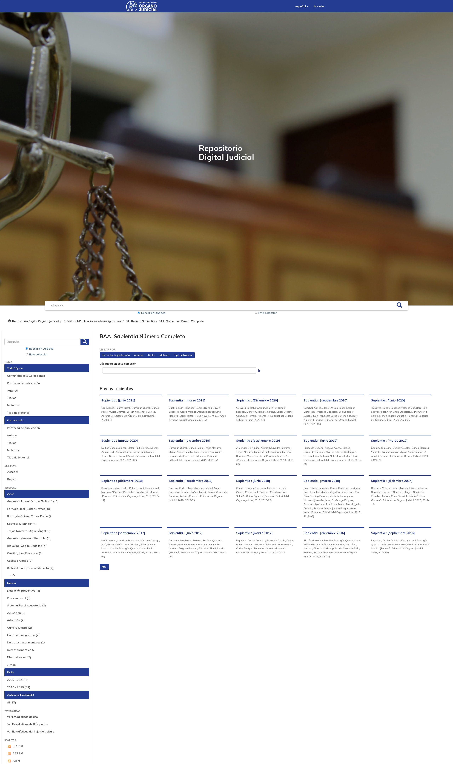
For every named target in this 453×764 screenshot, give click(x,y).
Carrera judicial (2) (19, 627)
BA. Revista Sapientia (140, 321)
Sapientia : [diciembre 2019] (189, 440)
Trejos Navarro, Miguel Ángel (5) (28, 531)
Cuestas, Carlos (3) (19, 560)
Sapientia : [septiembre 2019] (258, 440)
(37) (11, 702)
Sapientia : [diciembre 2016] (324, 533)
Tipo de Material (18, 412)
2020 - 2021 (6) (17, 680)
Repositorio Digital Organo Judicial (35, 321)
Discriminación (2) (19, 657)
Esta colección (267, 313)
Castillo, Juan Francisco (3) (24, 553)
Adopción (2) (15, 620)
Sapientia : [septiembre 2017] (123, 533)
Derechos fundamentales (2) (26, 642)
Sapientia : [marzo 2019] (389, 440)
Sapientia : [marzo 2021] (187, 400)
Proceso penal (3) (18, 598)
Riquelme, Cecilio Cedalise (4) (26, 546)
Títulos (11, 398)
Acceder (12, 472)
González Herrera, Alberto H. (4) (28, 538)
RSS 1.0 (18, 746)
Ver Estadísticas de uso (22, 717)
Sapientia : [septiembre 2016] (393, 533)
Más (104, 566)
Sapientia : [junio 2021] (118, 400)
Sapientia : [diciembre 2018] (122, 481)
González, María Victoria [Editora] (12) (33, 501)
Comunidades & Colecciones (26, 375)
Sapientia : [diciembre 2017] (391, 481)
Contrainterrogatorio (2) (23, 635)
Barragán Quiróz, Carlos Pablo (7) (29, 516)
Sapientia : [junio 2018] (253, 481)
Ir (259, 370)
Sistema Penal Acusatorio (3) (26, 605)
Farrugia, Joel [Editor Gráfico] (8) (29, 509)
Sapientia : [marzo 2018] (322, 481)
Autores (12, 390)
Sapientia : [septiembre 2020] (325, 400)
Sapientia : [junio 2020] (388, 400)
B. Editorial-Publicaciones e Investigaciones (92, 321)
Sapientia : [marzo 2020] (119, 440)
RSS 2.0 (18, 753)
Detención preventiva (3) (23, 590)
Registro (12, 479)
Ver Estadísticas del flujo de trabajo (30, 731)
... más (11, 575)
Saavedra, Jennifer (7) (21, 523)
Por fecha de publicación (23, 383)
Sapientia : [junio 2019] (320, 440)
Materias (13, 405)
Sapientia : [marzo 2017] (254, 533)
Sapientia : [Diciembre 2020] (257, 400)
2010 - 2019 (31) (18, 687)
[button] (302, 6)
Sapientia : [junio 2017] (186, 533)
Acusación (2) (16, 613)
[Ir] (399, 305)
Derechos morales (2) (21, 650)
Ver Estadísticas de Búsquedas (27, 724)
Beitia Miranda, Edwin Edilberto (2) (30, 568)
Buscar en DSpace (153, 313)
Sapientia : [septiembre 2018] (191, 481)
